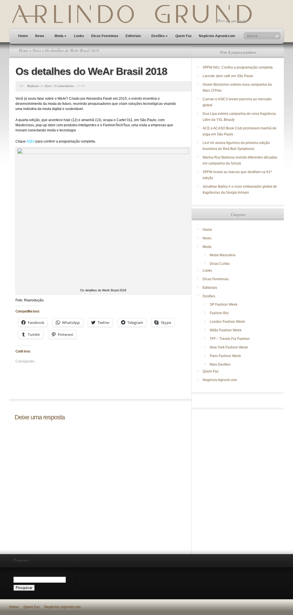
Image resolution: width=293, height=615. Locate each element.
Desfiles (159, 36)
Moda (60, 36)
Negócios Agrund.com (217, 36)
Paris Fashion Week (225, 356)
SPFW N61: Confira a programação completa (238, 67)
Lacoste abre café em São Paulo (228, 76)
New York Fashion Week (229, 347)
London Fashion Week (227, 322)
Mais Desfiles (220, 364)
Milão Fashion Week (225, 330)
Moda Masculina (222, 255)
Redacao (33, 85)
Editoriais (133, 36)
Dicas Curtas (220, 264)
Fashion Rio (219, 313)
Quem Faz (183, 36)
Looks (79, 36)
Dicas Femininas (104, 36)
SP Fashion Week (223, 305)
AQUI (30, 141)
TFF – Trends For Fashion (230, 339)
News (39, 36)
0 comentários (64, 85)
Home (23, 36)
